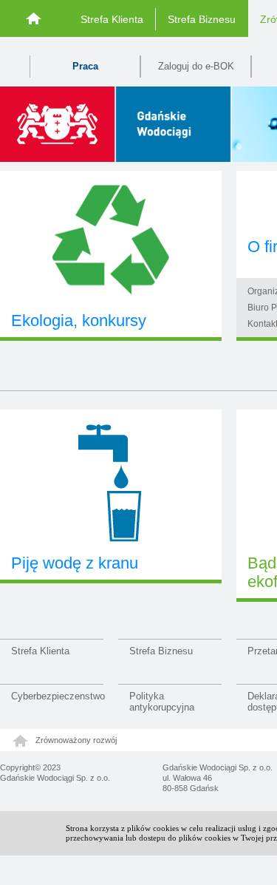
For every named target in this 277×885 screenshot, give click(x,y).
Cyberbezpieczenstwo (57, 696)
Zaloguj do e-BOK (196, 66)
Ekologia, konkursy (78, 320)
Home (34, 18)
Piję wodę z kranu (74, 563)
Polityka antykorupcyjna (161, 702)
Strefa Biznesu (202, 19)
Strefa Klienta (112, 19)
